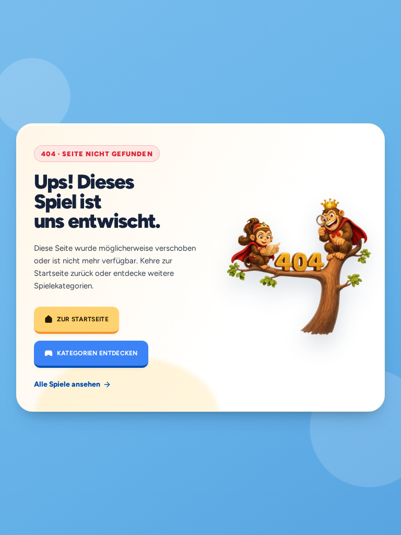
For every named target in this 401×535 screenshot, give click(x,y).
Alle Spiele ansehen (67, 384)
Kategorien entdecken (97, 353)
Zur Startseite (83, 319)
